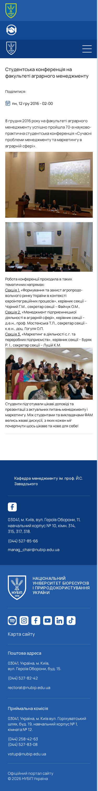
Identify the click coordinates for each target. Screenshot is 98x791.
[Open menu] (87, 49)
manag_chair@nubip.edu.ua (33, 549)
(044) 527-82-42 (23, 678)
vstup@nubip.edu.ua (27, 754)
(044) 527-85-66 (23, 541)
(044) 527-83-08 (23, 744)
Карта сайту (21, 634)
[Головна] (11, 11)
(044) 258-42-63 (23, 739)
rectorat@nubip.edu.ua (29, 687)
